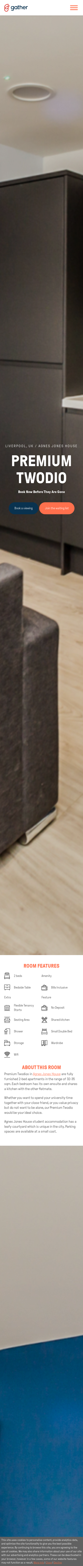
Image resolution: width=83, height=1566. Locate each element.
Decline (58, 1562)
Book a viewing (23, 508)
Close (49, 1562)
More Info (39, 1562)
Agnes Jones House (47, 1074)
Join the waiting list (57, 508)
